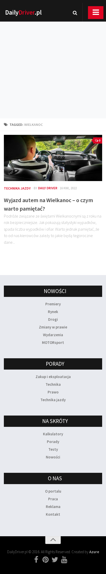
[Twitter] (54, 559)
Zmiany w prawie (53, 327)
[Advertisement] (53, 63)
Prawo (53, 392)
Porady (53, 441)
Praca (53, 498)
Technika (53, 384)
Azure (94, 551)
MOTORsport (53, 342)
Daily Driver (47, 188)
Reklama (53, 506)
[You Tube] (64, 559)
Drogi (53, 319)
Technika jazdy (17, 188)
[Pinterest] (45, 559)
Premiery (53, 304)
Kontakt (53, 514)
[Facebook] (36, 559)
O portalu (53, 491)
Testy (53, 449)
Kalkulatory (53, 433)
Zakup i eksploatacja (53, 376)
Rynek (53, 311)
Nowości (53, 457)
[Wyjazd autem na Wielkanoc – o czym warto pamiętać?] (53, 158)
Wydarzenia (53, 334)
